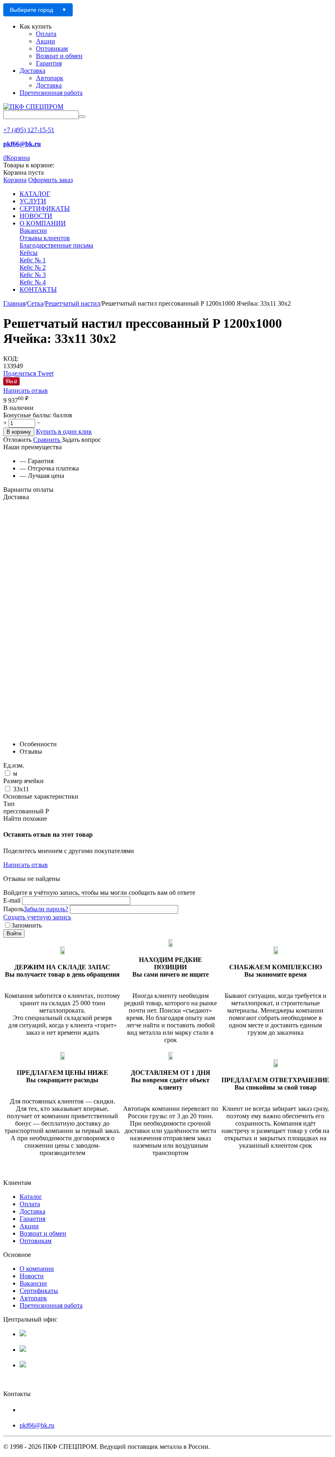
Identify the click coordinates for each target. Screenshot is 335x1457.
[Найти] (82, 116)
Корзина (15, 179)
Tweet (46, 373)
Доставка (32, 70)
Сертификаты (39, 1290)
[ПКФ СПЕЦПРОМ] (33, 106)
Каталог (31, 1196)
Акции (45, 41)
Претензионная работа (51, 92)
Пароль (13, 908)
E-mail (11, 900)
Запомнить (26, 925)
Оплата (46, 33)
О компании (37, 1268)
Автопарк (49, 77)
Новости (32, 1275)
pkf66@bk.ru (37, 1425)
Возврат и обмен (59, 55)
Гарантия (49, 63)
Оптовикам (52, 48)
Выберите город (31, 10)
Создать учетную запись (37, 917)
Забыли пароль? (46, 908)
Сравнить (47, 439)
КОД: (10, 358)
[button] (20, 373)
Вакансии (33, 1283)
